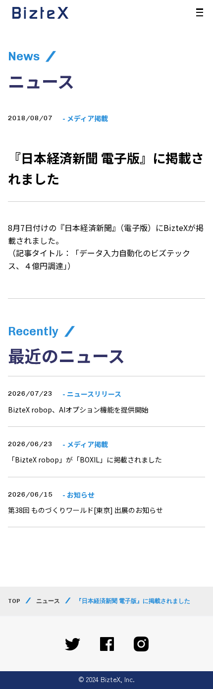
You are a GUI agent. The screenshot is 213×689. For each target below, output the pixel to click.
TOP (14, 600)
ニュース (48, 600)
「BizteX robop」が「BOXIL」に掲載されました (85, 459)
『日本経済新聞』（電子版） (106, 227)
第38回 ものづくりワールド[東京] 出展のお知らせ (85, 510)
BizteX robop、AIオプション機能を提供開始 (78, 409)
